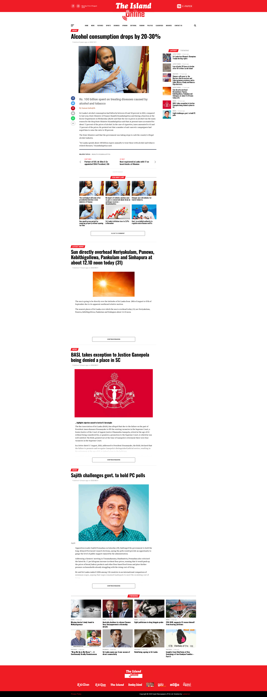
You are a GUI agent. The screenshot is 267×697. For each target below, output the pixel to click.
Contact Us (178, 25)
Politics (150, 25)
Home (86, 25)
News (92, 25)
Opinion (124, 25)
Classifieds (159, 25)
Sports (108, 25)
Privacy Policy (76, 694)
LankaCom (186, 694)
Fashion (141, 25)
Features (100, 25)
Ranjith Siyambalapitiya (101, 154)
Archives (169, 25)
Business (116, 25)
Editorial (133, 25)
